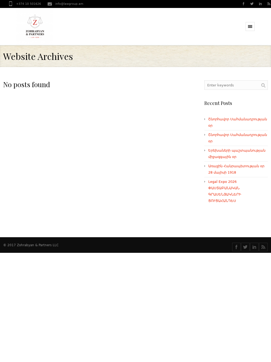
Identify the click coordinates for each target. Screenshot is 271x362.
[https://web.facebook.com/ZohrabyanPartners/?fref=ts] (236, 247)
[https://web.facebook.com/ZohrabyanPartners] (243, 4)
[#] (251, 4)
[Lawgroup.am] (45, 26)
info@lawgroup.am (69, 4)
